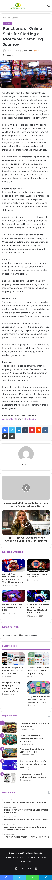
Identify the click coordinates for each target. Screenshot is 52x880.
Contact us (26, 862)
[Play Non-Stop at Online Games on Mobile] (9, 753)
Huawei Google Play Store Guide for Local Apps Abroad (13, 670)
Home (7, 18)
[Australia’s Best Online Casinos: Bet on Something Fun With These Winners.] (13, 565)
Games (15, 18)
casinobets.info (9, 419)
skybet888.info (29, 419)
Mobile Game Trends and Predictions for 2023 (13, 607)
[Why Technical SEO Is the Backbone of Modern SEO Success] (38, 687)
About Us (42, 857)
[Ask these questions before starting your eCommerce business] (9, 765)
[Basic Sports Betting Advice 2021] (38, 565)
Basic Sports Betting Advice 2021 (37, 575)
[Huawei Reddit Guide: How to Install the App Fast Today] (38, 658)
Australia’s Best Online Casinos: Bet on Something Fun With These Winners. (13, 578)
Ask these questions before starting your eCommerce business (34, 764)
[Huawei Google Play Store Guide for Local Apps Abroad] (13, 658)
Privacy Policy (19, 857)
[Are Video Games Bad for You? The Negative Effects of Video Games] (38, 596)
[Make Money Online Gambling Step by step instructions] (9, 739)
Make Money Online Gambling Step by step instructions (31, 739)
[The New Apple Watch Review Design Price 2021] (9, 778)
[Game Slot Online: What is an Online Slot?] (9, 727)
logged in (18, 635)
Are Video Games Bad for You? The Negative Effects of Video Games (38, 609)
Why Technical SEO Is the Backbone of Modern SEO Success (38, 699)
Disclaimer (31, 857)
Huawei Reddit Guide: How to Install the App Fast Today (38, 670)
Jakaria (9, 51)
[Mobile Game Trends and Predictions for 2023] (13, 596)
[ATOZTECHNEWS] (18, 5)
